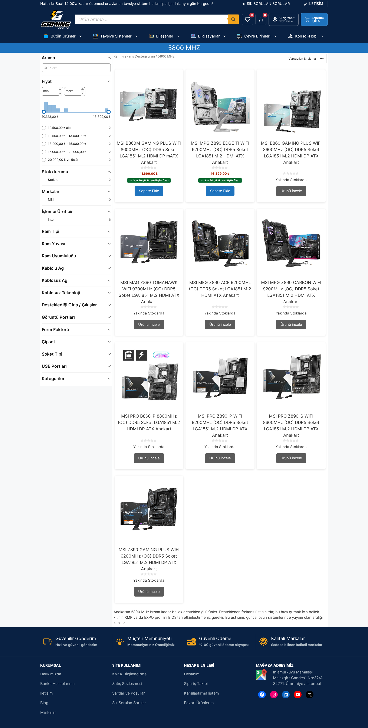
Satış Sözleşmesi (127, 683)
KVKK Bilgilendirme (129, 674)
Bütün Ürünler (63, 36)
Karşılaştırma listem (201, 693)
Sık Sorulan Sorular (129, 703)
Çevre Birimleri (257, 36)
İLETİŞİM (315, 3)
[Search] (233, 19)
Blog (44, 703)
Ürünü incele (291, 191)
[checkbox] (76, 179)
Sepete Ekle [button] (149, 191)
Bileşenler (164, 36)
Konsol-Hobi (306, 36)
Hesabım (192, 674)
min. (46, 91)
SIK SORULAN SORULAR (268, 3)
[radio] (76, 127)
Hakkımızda (50, 674)
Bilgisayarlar (209, 36)
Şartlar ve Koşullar (128, 693)
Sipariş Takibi (196, 683)
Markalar (48, 712)
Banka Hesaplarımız (58, 683)
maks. (70, 91)
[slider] (44, 112)
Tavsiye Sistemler (116, 36)
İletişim (46, 693)
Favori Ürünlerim (199, 703)
